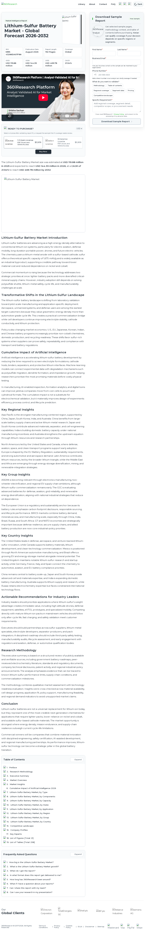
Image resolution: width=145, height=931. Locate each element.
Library (81, 4)
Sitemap (100, 927)
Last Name (122, 49)
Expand (78, 760)
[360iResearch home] (12, 4)
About (92, 4)
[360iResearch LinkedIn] (120, 4)
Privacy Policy (118, 114)
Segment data (118, 90)
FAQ (113, 4)
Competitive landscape (103, 95)
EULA (80, 927)
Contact (103, 4)
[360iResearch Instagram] (130, 4)
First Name (97, 49)
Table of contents (115, 86)
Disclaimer (89, 927)
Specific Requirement (102, 100)
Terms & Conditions (43, 927)
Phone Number (99, 71)
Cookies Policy (69, 927)
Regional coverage (101, 90)
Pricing (131, 90)
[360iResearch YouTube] (125, 4)
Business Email (99, 58)
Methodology (99, 86)
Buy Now (43, 152)
